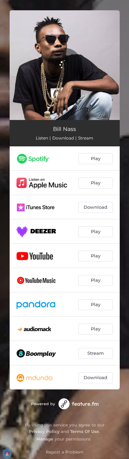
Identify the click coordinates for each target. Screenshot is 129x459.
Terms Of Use (84, 431)
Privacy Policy (44, 431)
